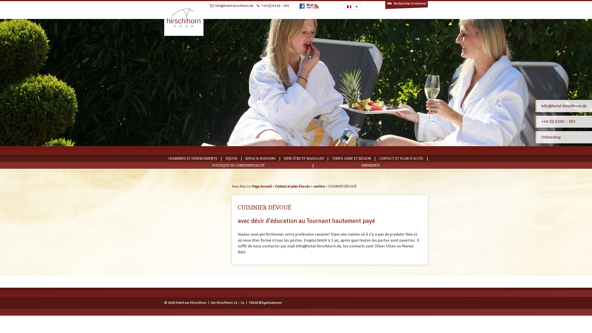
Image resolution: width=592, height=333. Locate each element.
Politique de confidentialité (238, 165)
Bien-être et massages (304, 158)
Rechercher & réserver (409, 3)
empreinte (370, 165)
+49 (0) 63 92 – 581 (275, 6)
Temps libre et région (351, 158)
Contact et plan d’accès (401, 158)
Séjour (231, 158)
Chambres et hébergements (192, 158)
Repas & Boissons (260, 158)
